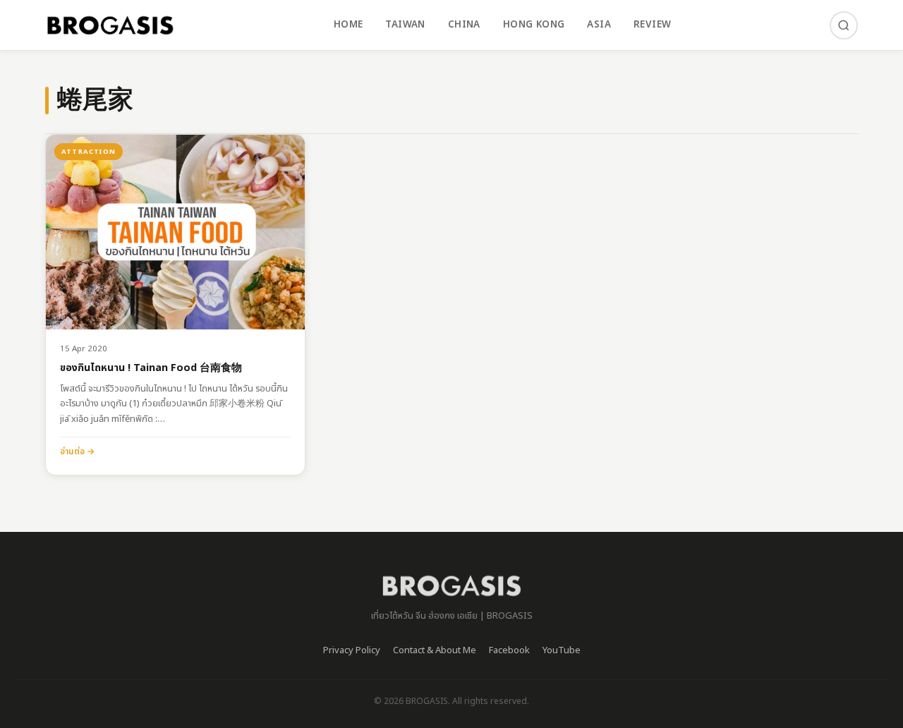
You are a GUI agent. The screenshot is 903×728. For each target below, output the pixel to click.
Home (348, 25)
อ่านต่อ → (77, 451)
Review (652, 25)
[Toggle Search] (844, 25)
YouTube (562, 650)
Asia (599, 25)
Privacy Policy (351, 650)
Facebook (509, 650)
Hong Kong (534, 25)
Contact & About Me (434, 650)
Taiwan (405, 25)
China (464, 25)
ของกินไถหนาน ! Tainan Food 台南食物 (151, 368)
